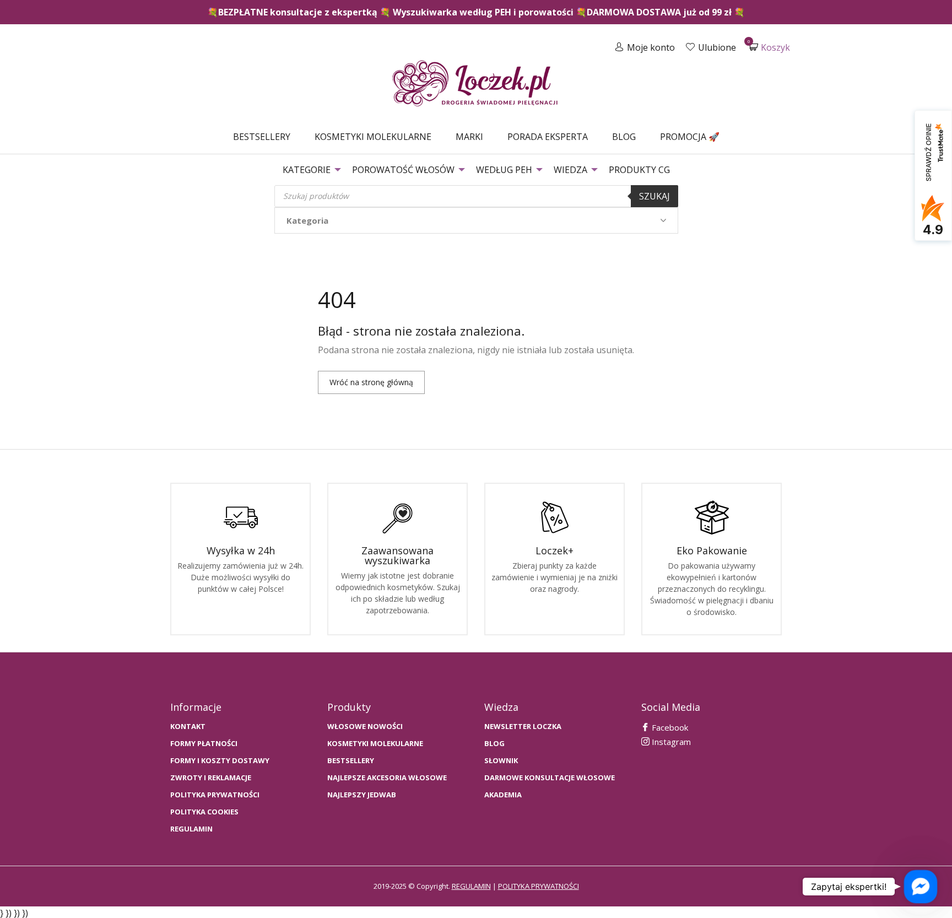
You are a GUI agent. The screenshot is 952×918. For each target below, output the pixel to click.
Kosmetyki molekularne (373, 136)
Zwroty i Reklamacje (210, 777)
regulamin (471, 886)
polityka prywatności (538, 886)
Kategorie (307, 170)
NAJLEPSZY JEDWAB (361, 794)
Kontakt (187, 726)
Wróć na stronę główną (371, 382)
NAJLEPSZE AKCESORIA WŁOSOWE (387, 777)
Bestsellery (261, 136)
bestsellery (350, 760)
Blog (624, 136)
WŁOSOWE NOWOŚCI (365, 726)
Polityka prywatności (214, 794)
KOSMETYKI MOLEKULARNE (375, 743)
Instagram (670, 741)
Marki (469, 136)
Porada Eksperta (547, 136)
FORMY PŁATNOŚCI (203, 743)
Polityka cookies (204, 812)
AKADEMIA (503, 794)
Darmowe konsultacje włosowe (549, 777)
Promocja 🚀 (690, 136)
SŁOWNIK (501, 760)
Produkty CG (639, 170)
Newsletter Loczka (522, 726)
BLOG (494, 743)
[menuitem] (261, 136)
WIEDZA (570, 170)
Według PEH (504, 170)
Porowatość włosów (403, 170)
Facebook (669, 727)
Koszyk (769, 47)
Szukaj (654, 196)
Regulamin (191, 829)
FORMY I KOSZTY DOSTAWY (219, 760)
